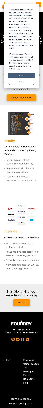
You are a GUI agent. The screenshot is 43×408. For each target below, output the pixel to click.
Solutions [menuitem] (6, 360)
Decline (21, 82)
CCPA (29, 403)
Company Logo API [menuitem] (31, 366)
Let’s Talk (21, 302)
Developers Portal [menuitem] (29, 373)
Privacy (13, 403)
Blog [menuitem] (25, 383)
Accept (21, 75)
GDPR (21, 403)
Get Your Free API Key (21, 97)
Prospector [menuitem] (29, 360)
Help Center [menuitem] (29, 379)
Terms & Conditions (21, 399)
